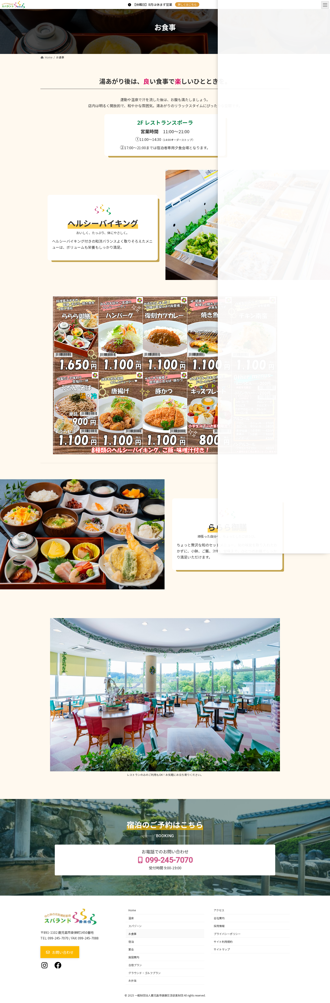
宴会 (131, 949)
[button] (59, 952)
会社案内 (219, 918)
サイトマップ (222, 949)
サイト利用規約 (223, 941)
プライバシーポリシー (227, 934)
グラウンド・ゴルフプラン (144, 972)
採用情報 (219, 926)
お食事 (132, 934)
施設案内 (133, 957)
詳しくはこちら (187, 4)
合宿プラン (135, 965)
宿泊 (131, 941)
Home (132, 910)
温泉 (131, 918)
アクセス (219, 910)
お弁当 (132, 980)
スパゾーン (135, 926)
